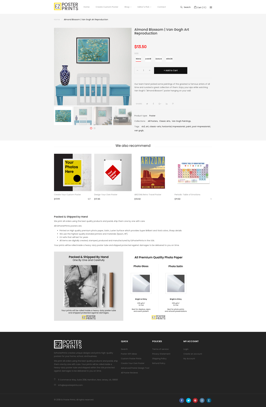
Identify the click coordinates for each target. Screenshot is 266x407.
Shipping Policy (159, 358)
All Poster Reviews (129, 372)
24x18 (148, 58)
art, (147, 126)
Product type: (140, 115)
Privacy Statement (161, 353)
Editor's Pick (143, 7)
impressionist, (179, 126)
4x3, (143, 126)
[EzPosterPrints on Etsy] (208, 400)
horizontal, (167, 126)
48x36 (169, 58)
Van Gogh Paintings (181, 121)
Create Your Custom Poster (67, 194)
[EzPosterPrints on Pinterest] (195, 400)
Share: (139, 103)
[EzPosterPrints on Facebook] (181, 400)
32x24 (158, 58)
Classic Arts (164, 121)
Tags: (137, 126)
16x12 (138, 58)
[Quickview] (90, 186)
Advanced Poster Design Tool (135, 368)
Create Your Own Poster (132, 363)
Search (187, 7)
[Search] (211, 7)
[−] (137, 71)
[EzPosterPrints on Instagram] (202, 400)
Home (86, 7)
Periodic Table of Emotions (187, 194)
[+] (149, 71)
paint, (189, 126)
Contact (161, 7)
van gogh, (139, 130)
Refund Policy (158, 363)
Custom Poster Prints (131, 358)
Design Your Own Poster (105, 194)
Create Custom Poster (107, 7)
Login (185, 349)
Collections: (140, 121)
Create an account (192, 353)
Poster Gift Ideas (129, 353)
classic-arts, (155, 126)
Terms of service (160, 349)
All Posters (153, 121)
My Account (189, 358)
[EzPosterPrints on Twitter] (188, 400)
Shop (127, 7)
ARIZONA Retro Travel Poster (147, 194)
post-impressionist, (201, 126)
